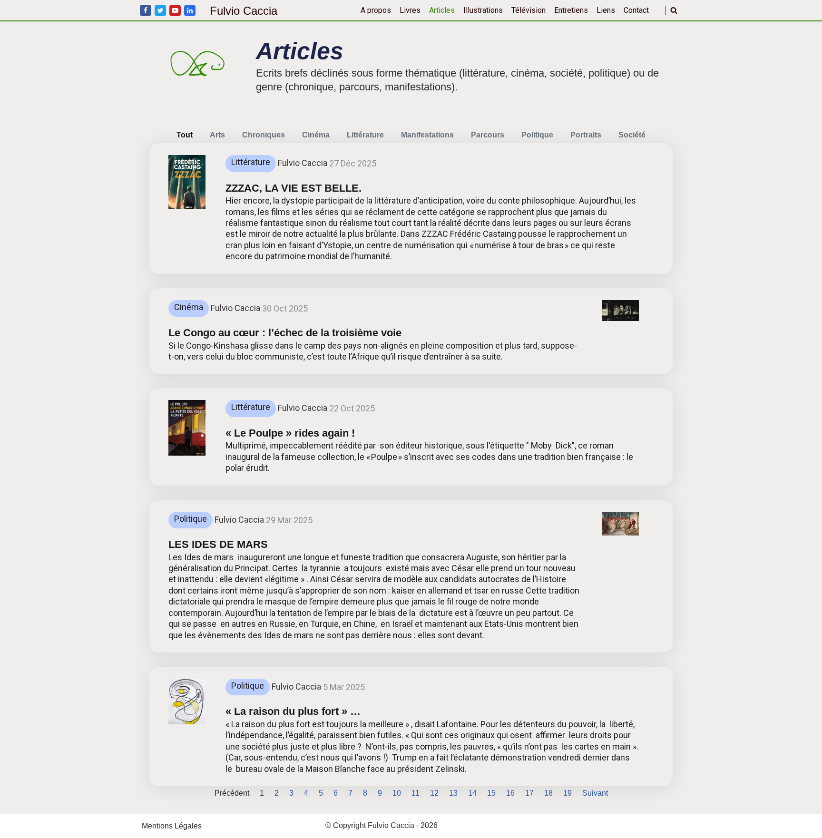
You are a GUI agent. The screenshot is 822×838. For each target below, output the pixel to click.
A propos (376, 10)
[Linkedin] (190, 10)
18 (548, 793)
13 (453, 793)
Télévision (528, 10)
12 (434, 793)
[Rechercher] (673, 10)
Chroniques (263, 135)
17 (529, 793)
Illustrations (483, 10)
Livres (410, 10)
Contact (636, 10)
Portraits (585, 135)
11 (415, 793)
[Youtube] (175, 10)
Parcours (487, 135)
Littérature (365, 135)
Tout (184, 135)
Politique (537, 135)
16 (510, 793)
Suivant (595, 793)
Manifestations (427, 135)
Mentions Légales (172, 826)
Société (632, 135)
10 (396, 793)
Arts (217, 135)
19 (567, 793)
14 (472, 793)
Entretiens (571, 10)
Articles (442, 10)
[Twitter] (160, 10)
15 (491, 793)
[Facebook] (145, 10)
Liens (606, 10)
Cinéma (316, 135)
